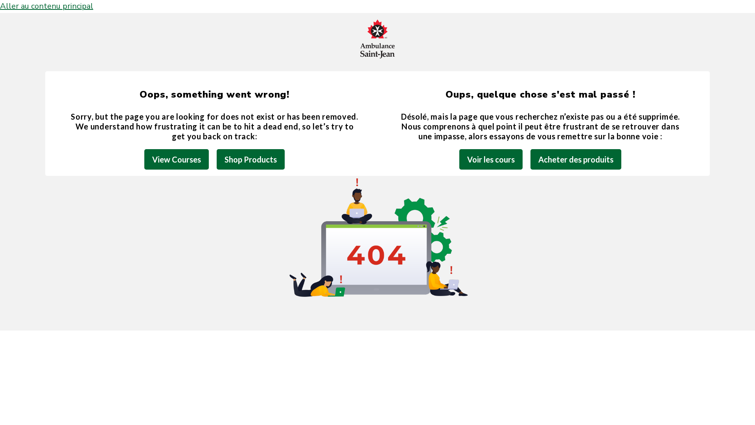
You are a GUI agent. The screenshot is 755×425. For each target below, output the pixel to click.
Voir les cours (491, 159)
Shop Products (251, 159)
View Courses (176, 159)
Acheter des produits (575, 159)
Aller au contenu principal (46, 6)
